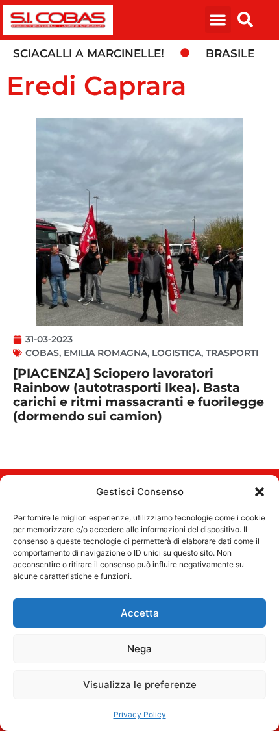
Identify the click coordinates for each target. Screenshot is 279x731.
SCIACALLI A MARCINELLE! (88, 53)
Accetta (140, 613)
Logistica (176, 353)
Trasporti (232, 353)
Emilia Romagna (105, 353)
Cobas (42, 353)
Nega (139, 649)
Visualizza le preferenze (140, 684)
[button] (259, 491)
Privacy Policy (140, 714)
